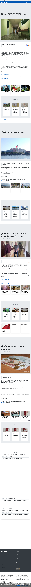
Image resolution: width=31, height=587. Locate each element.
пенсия (7, 403)
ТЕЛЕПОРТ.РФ (3, 180)
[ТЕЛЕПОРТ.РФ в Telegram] (24, 0)
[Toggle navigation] (29, 2)
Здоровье (3, 78)
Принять (18, 585)
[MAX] (26, 45)
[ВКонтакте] (27, 45)
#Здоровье (10, 557)
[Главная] (4, 2)
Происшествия (4, 283)
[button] (28, 475)
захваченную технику (8, 501)
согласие (13, 583)
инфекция (6, 78)
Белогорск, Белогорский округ (13, 511)
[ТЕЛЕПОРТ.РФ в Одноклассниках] (26, 0)
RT (18, 381)
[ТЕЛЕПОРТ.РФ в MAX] (23, 0)
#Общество (5, 318)
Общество (3, 403)
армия (6, 511)
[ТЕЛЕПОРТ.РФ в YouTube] (29, 0)
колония (8, 283)
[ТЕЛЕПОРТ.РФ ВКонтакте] (25, 0)
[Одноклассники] (28, 45)
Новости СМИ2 (3, 119)
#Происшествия (15, 318)
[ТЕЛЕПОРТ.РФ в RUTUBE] (28, 0)
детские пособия (11, 403)
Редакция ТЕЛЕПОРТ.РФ (5, 74)
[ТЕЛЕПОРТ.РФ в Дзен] (27, 0)
